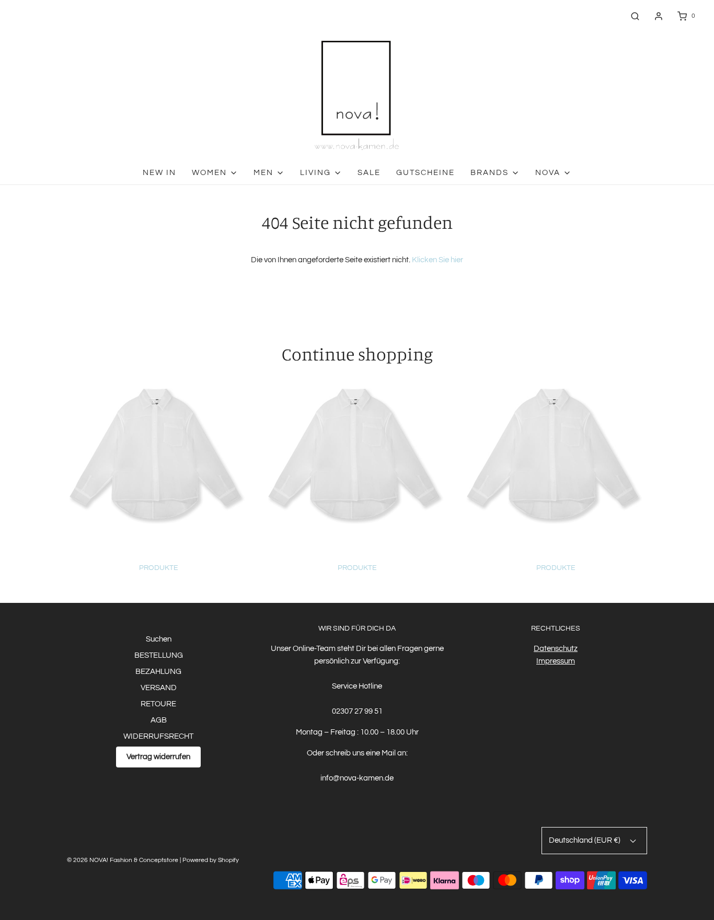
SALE (369, 173)
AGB (159, 720)
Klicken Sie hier (437, 260)
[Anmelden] (658, 16)
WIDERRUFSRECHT (158, 736)
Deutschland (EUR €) (585, 840)
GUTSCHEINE (425, 173)
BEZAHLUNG (158, 672)
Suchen (158, 639)
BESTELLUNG (158, 655)
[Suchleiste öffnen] (635, 15)
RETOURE (158, 704)
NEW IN (159, 173)
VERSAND (159, 688)
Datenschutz (556, 649)
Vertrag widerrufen (158, 757)
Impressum (555, 661)
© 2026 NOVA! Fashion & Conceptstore (122, 860)
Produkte (158, 568)
